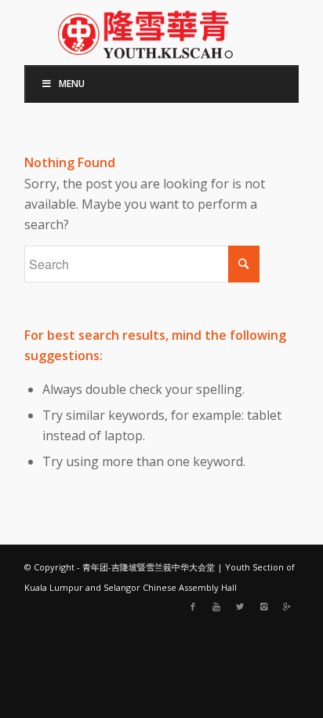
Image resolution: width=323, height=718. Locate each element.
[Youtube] (216, 606)
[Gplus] (287, 606)
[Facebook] (193, 606)
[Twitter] (240, 606)
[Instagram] (263, 606)
